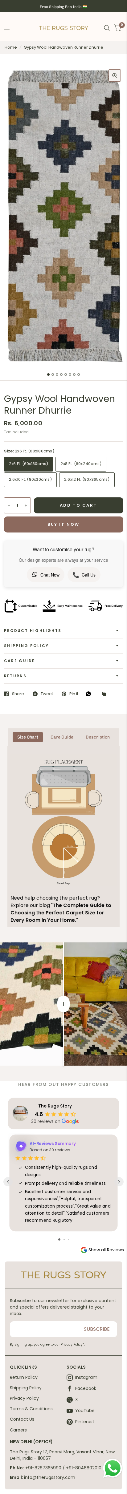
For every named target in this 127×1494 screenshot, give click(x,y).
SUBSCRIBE (97, 1329)
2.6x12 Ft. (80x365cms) (87, 479)
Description (98, 737)
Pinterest (84, 1422)
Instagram (86, 1378)
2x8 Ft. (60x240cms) (80, 464)
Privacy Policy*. (73, 1344)
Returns (15, 675)
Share (18, 693)
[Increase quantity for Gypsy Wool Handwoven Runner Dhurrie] (26, 505)
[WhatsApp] (90, 693)
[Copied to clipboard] (106, 694)
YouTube (85, 1411)
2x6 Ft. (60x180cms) (28, 464)
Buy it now (63, 524)
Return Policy (24, 1377)
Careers (18, 1430)
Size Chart (27, 737)
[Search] (107, 28)
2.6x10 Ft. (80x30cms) (30, 479)
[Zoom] (115, 75)
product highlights (33, 630)
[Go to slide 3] (68, 1239)
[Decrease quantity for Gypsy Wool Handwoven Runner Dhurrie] (9, 505)
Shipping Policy (26, 645)
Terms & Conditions (31, 1409)
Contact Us (22, 1419)
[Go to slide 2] (64, 1239)
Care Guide (19, 660)
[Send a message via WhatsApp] (112, 1468)
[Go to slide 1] (59, 1239)
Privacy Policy (24, 1398)
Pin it (73, 693)
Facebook (85, 1389)
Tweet (47, 693)
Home (11, 47)
